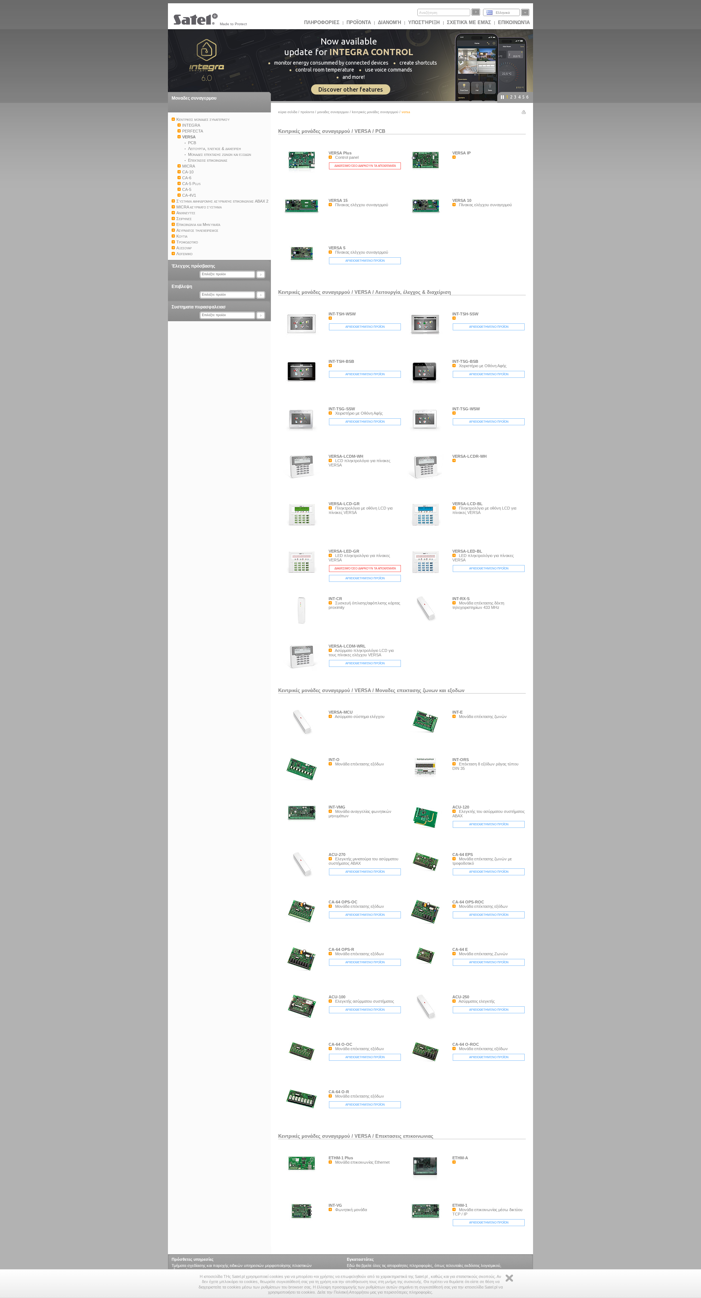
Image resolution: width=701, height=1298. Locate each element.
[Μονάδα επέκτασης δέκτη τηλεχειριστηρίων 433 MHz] (427, 622)
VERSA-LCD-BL (467, 504)
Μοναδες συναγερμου (194, 98)
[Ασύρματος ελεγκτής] (427, 1020)
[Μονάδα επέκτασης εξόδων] (303, 781)
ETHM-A (460, 1158)
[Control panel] (303, 184)
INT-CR (335, 598)
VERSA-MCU (341, 712)
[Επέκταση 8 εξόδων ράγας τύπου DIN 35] (427, 790)
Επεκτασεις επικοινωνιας (404, 1136)
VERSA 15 (338, 200)
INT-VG (335, 1205)
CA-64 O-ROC (465, 1044)
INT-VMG (337, 807)
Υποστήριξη (424, 22)
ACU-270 (337, 854)
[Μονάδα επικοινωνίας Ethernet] (303, 1189)
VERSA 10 (461, 200)
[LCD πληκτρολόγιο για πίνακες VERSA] (303, 479)
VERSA (363, 131)
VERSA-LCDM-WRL (347, 646)
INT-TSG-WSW (466, 409)
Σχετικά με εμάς (469, 22)
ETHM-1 (459, 1205)
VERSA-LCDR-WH (469, 456)
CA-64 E (460, 949)
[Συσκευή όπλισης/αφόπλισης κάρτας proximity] (303, 627)
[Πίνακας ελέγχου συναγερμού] (303, 231)
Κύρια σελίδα (287, 112)
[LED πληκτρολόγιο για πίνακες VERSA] (303, 574)
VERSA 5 (337, 248)
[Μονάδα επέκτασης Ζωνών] (427, 966)
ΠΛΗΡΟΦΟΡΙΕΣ (322, 22)
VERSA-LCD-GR (344, 504)
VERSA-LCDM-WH (346, 456)
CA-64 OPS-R (341, 949)
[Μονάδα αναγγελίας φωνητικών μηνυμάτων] (303, 838)
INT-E (457, 712)
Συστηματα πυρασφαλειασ (199, 307)
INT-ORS (460, 759)
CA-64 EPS (462, 854)
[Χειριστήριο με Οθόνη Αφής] (427, 384)
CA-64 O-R (339, 1092)
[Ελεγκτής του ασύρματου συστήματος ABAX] (427, 830)
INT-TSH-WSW (342, 314)
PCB (380, 131)
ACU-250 (460, 997)
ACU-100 (337, 997)
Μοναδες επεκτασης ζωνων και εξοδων (419, 690)
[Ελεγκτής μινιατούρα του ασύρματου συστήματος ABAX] (303, 878)
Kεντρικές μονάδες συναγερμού (375, 112)
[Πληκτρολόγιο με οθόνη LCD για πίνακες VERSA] (303, 527)
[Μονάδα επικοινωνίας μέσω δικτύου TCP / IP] (427, 1236)
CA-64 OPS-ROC (468, 902)
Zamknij (509, 1278)
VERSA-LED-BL (467, 551)
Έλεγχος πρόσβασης (193, 266)
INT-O (334, 759)
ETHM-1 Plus (341, 1158)
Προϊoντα (358, 22)
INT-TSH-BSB (341, 361)
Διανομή (389, 22)
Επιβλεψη (182, 286)
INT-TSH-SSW (465, 314)
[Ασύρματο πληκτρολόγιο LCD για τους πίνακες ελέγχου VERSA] (303, 669)
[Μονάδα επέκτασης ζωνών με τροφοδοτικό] (427, 873)
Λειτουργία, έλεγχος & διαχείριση (413, 292)
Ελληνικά (503, 13)
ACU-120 (460, 807)
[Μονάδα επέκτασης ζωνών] (427, 734)
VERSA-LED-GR (344, 551)
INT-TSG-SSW (342, 409)
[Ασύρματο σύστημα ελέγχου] (303, 736)
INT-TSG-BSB (465, 361)
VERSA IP (461, 153)
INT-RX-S (461, 598)
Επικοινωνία (514, 22)
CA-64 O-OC (340, 1044)
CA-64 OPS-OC (343, 902)
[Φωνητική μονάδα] (303, 1236)
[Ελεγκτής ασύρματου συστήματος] (303, 1020)
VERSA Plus (340, 153)
